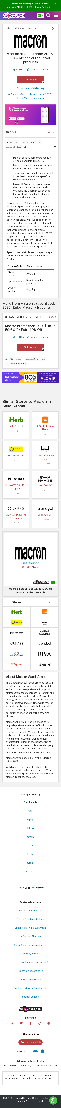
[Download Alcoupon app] (30, 114)
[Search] (48, 15)
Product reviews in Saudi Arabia (30, 988)
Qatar (31, 845)
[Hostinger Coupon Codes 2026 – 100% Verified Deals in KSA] (16, 478)
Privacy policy (30, 953)
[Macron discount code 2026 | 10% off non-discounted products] (30, 559)
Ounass (16, 522)
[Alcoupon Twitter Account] (21, 1023)
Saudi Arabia (30, 802)
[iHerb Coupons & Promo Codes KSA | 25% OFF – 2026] (16, 419)
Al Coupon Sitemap (30, 936)
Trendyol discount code (30, 971)
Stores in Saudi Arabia (30, 910)
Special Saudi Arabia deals (30, 919)
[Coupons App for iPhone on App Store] (42, 1051)
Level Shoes (45, 463)
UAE (30, 811)
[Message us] (53, 1100)
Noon (16, 460)
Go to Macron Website (29, 88)
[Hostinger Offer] (30, 377)
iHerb (16, 431)
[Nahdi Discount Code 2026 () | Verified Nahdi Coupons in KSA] (16, 653)
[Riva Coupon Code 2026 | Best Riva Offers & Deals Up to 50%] (44, 653)
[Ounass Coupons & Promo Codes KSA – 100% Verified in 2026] (16, 508)
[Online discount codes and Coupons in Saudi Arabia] (8, 28)
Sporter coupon (30, 996)
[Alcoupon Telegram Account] (49, 1023)
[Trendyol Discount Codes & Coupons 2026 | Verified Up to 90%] (45, 508)
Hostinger (16, 493)
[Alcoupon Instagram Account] (12, 1023)
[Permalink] (6, 359)
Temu (45, 434)
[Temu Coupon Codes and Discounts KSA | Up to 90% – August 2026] (45, 419)
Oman (30, 837)
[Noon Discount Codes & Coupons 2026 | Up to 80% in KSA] (16, 449)
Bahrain (30, 828)
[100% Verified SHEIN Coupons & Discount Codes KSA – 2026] (44, 664)
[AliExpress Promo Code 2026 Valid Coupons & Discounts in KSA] (16, 664)
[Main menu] (56, 15)
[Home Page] (13, 15)
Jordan (30, 862)
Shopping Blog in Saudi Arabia (30, 928)
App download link (30, 1042)
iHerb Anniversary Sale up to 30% (30, 3)
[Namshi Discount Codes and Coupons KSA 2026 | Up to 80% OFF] (45, 478)
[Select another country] (40, 15)
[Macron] (30, 41)
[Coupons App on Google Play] (35, 1051)
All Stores (19, 28)
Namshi (45, 490)
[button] (56, 3)
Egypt (30, 854)
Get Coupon (30, 79)
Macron (32, 28)
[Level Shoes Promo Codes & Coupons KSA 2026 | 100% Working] (45, 449)
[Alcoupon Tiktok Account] (39, 1023)
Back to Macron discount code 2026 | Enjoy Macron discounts (31, 96)
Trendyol (45, 519)
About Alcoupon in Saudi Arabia (30, 945)
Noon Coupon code (30, 979)
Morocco (30, 871)
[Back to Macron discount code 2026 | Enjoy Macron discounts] (53, 28)
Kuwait (30, 819)
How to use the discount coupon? (30, 962)
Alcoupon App (30, 1034)
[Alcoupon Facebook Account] (30, 1023)
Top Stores (13, 602)
